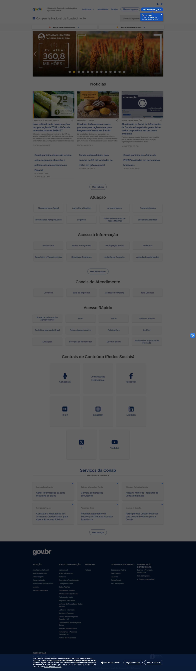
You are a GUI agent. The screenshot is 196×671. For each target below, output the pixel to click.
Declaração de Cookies (52, 667)
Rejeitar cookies (133, 662)
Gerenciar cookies (112, 662)
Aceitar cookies (154, 662)
